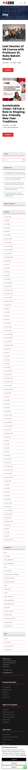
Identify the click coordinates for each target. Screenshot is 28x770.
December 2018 (8, 539)
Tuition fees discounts (9, 717)
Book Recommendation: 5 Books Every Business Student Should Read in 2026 (14, 183)
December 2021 (8, 422)
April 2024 (7, 319)
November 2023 (9, 338)
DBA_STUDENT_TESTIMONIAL (12, 574)
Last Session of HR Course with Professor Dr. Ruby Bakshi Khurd (13, 52)
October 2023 (8, 341)
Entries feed (8, 642)
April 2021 (7, 451)
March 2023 (7, 367)
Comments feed (9, 646)
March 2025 (7, 279)
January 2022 (8, 418)
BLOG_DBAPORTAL (9, 560)
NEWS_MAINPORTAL (9, 600)
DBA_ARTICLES (8, 571)
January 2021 (8, 462)
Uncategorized (8, 626)
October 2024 (8, 297)
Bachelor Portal (7, 689)
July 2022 (7, 396)
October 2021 (8, 429)
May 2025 (7, 272)
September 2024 (9, 301)
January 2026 (8, 242)
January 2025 (8, 286)
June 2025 (7, 268)
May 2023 (7, 360)
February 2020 (8, 503)
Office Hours (6, 744)
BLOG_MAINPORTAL (9, 563)
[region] (14, 757)
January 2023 (8, 374)
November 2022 (9, 382)
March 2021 (7, 455)
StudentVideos (8, 622)
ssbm (14, 62)
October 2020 (8, 473)
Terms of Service (7, 739)
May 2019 (7, 536)
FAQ (4, 742)
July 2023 (7, 352)
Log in (6, 638)
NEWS (19, 62)
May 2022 (7, 404)
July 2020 (7, 484)
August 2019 (8, 525)
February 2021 (8, 459)
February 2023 (8, 371)
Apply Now (6, 709)
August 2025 (8, 261)
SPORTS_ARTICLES (9, 611)
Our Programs (6, 687)
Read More (8, 70)
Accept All (14, 759)
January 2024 (8, 330)
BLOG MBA (7, 556)
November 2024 (9, 294)
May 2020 (7, 492)
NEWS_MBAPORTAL (9, 604)
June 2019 (7, 532)
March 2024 (8, 323)
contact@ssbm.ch (7, 672)
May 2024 (7, 316)
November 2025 (9, 250)
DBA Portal (6, 695)
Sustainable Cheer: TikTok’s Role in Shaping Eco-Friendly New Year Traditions (14, 113)
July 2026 (7, 220)
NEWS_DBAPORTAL (9, 596)
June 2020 (7, 488)
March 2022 (7, 411)
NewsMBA (7, 607)
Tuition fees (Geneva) (9, 714)
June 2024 (7, 312)
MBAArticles (7, 589)
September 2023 (9, 345)
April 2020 (7, 495)
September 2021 (9, 433)
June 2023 (7, 356)
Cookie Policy (23, 755)
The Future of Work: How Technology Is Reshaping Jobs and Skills (14, 188)
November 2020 (9, 470)
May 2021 (7, 448)
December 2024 (9, 290)
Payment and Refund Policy (10, 737)
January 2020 (8, 506)
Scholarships (6, 719)
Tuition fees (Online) (8, 712)
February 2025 (8, 283)
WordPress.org (8, 649)
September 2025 (9, 257)
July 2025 (7, 264)
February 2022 (8, 415)
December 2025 (9, 246)
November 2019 (8, 514)
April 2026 (7, 231)
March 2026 (8, 235)
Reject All (14, 767)
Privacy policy (6, 734)
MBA (6, 585)
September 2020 (9, 477)
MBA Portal (6, 692)
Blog (5, 127)
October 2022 (8, 385)
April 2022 (7, 407)
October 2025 (8, 253)
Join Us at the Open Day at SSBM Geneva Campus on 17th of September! (15, 178)
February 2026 (8, 239)
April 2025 (7, 275)
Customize (14, 763)
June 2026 (7, 224)
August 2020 (8, 481)
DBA (6, 567)
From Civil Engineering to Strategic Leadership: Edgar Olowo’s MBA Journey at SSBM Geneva (14, 194)
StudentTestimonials (10, 618)
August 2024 (8, 305)
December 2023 (9, 334)
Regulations (6, 722)
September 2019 (9, 521)
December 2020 (9, 466)
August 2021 (8, 437)
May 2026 (7, 228)
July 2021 (7, 440)
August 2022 (8, 393)
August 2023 (8, 349)
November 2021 (8, 426)
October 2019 (8, 517)
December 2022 (9, 378)
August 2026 (8, 217)
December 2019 (8, 510)
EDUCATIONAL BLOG (12, 127)
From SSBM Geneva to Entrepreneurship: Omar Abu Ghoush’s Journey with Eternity (15, 173)
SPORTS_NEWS (8, 615)
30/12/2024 (6, 62)
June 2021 (7, 444)
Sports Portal (6, 697)
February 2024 (8, 327)
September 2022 (9, 389)
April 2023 (7, 363)
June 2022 (7, 400)
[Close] (26, 746)
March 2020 (8, 499)
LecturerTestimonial (10, 582)
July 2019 (7, 528)
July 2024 (7, 308)
